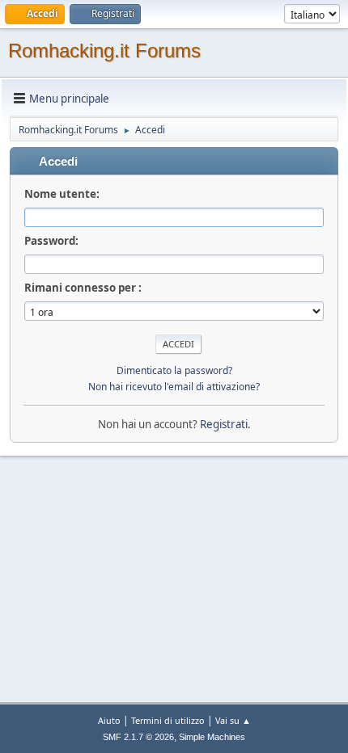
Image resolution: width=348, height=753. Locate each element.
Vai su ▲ (233, 720)
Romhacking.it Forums (104, 50)
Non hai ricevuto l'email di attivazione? (174, 386)
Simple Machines (212, 737)
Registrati (224, 424)
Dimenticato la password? (174, 370)
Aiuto (109, 720)
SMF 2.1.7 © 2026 (138, 737)
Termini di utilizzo (168, 720)
